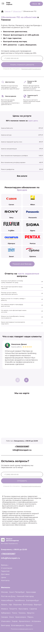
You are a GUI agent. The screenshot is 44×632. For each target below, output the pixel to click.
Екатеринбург (32, 600)
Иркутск (30, 613)
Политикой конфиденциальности (31, 69)
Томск (14, 613)
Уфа (10, 605)
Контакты (5, 580)
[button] (26, 380)
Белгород (5, 625)
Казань (4, 605)
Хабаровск (6, 613)
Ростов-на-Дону (8, 596)
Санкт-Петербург (17, 592)
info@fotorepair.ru (22, 450)
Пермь (30, 617)
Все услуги (22, 176)
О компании (6, 568)
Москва (4, 592)
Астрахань (36, 621)
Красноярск (20, 617)
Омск (11, 617)
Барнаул (38, 605)
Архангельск (24, 621)
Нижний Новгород (25, 596)
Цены (3, 577)
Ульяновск (5, 621)
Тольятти (13, 609)
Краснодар (31, 592)
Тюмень (22, 613)
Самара (4, 617)
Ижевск (4, 609)
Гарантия (5, 571)
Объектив (17, 11)
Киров (15, 621)
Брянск (29, 625)
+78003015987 (22, 446)
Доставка (5, 574)
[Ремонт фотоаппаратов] (3, 540)
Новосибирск (7, 600)
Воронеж (17, 605)
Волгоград (27, 605)
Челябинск (20, 600)
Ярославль (23, 609)
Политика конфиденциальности (22, 629)
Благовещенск (17, 625)
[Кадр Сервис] (3, 3)
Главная (7, 11)
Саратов (33, 609)
